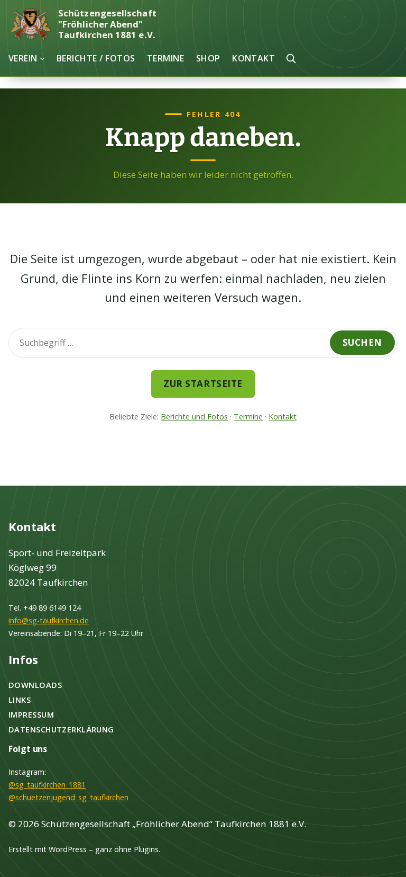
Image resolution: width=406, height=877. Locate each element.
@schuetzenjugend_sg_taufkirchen (68, 797)
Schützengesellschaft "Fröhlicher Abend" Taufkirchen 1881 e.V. (107, 24)
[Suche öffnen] (290, 58)
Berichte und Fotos (194, 416)
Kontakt (283, 416)
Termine (248, 416)
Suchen (362, 342)
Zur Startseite (202, 384)
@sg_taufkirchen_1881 (47, 785)
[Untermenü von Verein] (42, 58)
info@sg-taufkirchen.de (48, 620)
